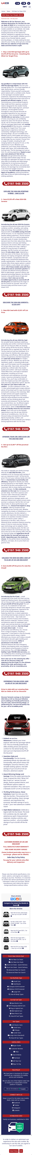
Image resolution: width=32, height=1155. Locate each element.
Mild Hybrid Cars (16, 1011)
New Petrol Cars (16, 1013)
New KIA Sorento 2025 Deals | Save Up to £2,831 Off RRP (19, 913)
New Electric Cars (16, 1003)
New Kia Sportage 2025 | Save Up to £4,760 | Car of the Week (18, 939)
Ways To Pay (17, 1064)
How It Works (16, 1055)
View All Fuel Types (16, 1016)
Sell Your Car (16, 1061)
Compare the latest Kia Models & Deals (16, 904)
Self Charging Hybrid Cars (16, 1006)
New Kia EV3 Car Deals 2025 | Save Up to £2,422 (19, 947)
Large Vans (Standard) (17, 1035)
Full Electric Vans (16, 1025)
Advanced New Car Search (16, 970)
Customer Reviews (17, 1049)
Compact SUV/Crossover (17, 986)
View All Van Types (16, 1038)
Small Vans (17, 1027)
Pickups (16, 1030)
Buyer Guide (17, 1045)
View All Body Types (16, 994)
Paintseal (17, 1058)
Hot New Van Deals (16, 962)
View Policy (14, 1151)
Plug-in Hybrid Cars (16, 1008)
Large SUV (16, 992)
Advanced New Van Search (16, 972)
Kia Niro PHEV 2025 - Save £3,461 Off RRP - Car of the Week (18, 923)
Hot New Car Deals (16, 959)
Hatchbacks (17, 984)
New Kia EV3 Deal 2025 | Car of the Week (19, 931)
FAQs (17, 1052)
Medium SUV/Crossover (17, 989)
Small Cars (16, 981)
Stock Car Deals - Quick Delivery (16, 965)
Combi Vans (17, 1033)
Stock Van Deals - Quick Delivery (16, 967)
